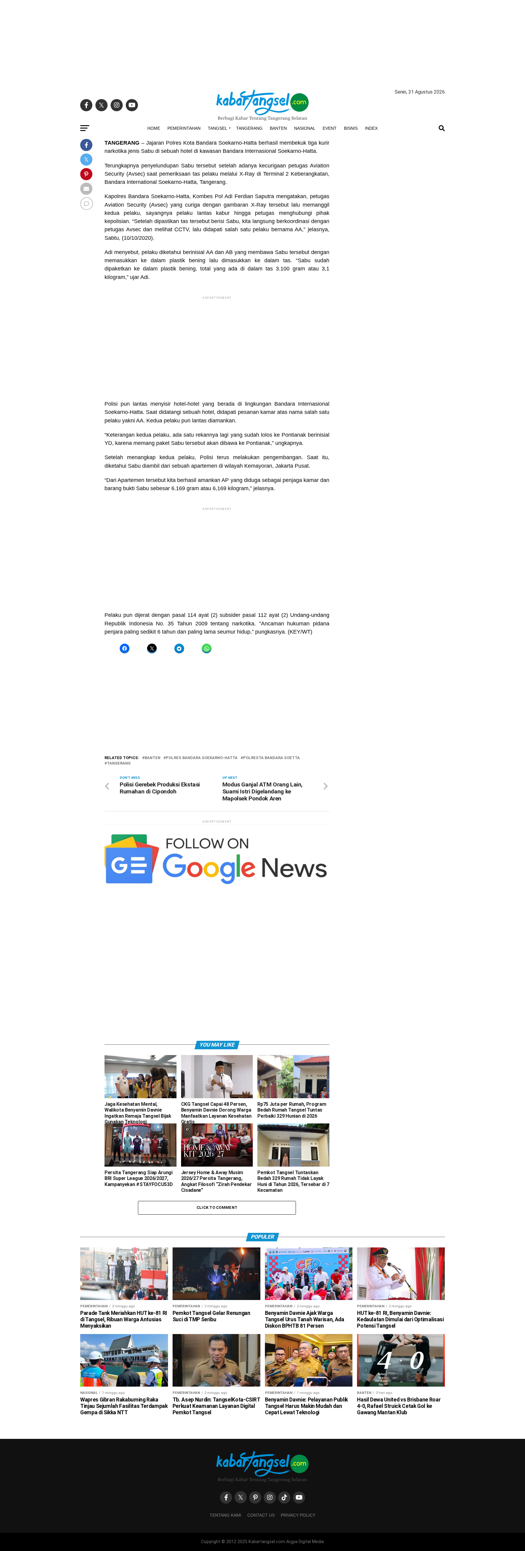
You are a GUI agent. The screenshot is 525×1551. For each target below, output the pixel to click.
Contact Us (261, 1515)
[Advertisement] (262, 42)
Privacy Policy (298, 1515)
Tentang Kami (225, 1515)
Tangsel (217, 128)
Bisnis (351, 128)
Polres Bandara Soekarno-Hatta (202, 758)
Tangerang (249, 128)
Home (153, 128)
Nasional (304, 128)
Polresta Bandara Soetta (271, 758)
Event (330, 128)
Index (371, 128)
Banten (278, 128)
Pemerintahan (184, 128)
